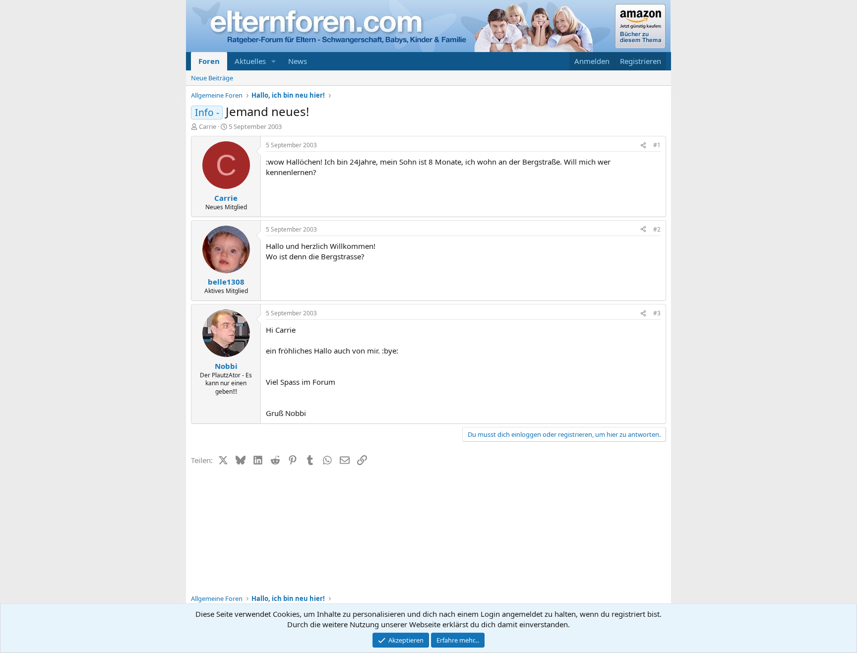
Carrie (207, 126)
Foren (209, 61)
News (297, 61)
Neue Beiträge (212, 77)
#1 (657, 145)
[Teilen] (643, 145)
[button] (274, 61)
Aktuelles (250, 61)
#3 (657, 313)
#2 (657, 229)
